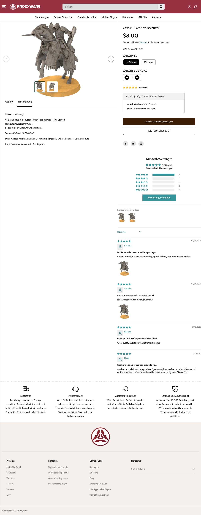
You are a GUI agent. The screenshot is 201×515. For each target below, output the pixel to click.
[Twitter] (133, 143)
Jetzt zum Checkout (159, 130)
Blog (92, 478)
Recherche (94, 467)
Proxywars (22, 510)
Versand (143, 42)
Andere (156, 17)
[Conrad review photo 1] (124, 268)
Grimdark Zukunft (86, 17)
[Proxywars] (25, 7)
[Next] (111, 59)
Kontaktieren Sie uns (99, 494)
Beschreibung (24, 101)
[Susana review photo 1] (124, 311)
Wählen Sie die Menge (135, 70)
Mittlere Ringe (108, 17)
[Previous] (6, 59)
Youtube (10, 478)
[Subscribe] (193, 469)
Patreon (10, 489)
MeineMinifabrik (13, 467)
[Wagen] (196, 7)
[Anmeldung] (189, 7)
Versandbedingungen (58, 478)
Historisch (127, 17)
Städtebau (11, 472)
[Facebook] (125, 143)
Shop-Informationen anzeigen (141, 108)
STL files (143, 17)
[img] (124, 241)
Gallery (9, 101)
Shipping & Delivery (99, 483)
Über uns (94, 472)
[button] (4, 7)
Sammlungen (42, 17)
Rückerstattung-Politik (58, 472)
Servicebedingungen (57, 483)
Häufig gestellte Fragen (100, 489)
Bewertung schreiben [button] (159, 197)
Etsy (8, 494)
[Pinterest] (141, 143)
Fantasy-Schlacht (62, 17)
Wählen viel (130, 55)
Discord (10, 483)
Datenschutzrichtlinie (58, 467)
